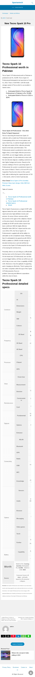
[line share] (28, 637)
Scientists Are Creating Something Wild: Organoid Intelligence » (26, 618)
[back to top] (30, 672)
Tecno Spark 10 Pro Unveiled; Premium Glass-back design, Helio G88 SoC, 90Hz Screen (16, 183)
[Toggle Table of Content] (3, 193)
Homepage (5, 13)
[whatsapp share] (23, 637)
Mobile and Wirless (15, 13)
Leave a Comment (17, 644)
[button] (17, 7)
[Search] (32, 3)
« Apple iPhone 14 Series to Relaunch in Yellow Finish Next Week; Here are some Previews (8, 619)
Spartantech (17, 2)
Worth (10, 205)
